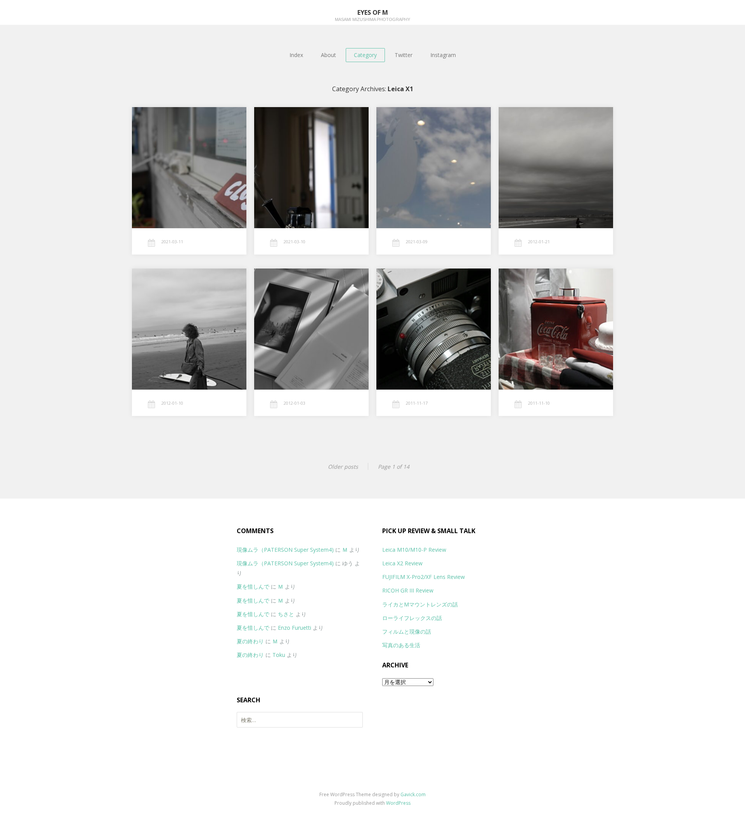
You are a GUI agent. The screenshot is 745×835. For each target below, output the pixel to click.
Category (365, 55)
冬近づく (540, 318)
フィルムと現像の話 (406, 631)
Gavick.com (413, 794)
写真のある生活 (401, 645)
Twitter (403, 55)
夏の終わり (250, 641)
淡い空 (416, 157)
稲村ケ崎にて (177, 157)
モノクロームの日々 (548, 157)
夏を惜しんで (253, 586)
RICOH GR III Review (407, 590)
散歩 (171, 318)
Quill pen (296, 157)
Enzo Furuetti (294, 627)
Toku (278, 654)
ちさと (286, 614)
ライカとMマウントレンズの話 (420, 604)
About (328, 55)
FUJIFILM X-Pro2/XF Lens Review (423, 576)
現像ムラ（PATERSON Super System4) (285, 549)
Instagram (443, 55)
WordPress (398, 803)
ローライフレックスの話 (412, 618)
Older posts (343, 466)
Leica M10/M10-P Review (414, 549)
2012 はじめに (300, 318)
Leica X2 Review (402, 563)
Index (296, 55)
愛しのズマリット (424, 318)
